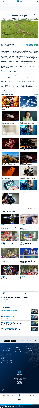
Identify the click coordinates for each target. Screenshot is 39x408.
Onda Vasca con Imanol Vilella (6, 362)
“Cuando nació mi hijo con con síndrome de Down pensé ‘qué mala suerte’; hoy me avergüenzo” (18, 301)
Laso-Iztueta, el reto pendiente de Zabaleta (27, 244)
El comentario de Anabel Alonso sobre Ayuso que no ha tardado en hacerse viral (18, 293)
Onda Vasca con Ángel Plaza (6, 364)
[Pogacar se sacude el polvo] (10, 236)
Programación (18, 351)
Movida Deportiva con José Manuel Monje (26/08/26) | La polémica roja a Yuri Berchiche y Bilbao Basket (15, 324)
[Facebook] (32, 45)
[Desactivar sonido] (35, 406)
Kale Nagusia (3, 352)
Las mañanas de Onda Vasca (6, 348)
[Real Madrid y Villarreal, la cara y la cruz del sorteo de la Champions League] (10, 219)
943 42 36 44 (20, 379)
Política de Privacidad (23, 389)
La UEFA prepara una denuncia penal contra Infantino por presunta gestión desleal (28, 227)
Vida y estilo (5, 292)
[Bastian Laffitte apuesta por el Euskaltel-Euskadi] (29, 270)
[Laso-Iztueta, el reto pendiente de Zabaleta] (29, 236)
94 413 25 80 (20, 376)
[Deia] (4, 395)
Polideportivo (3, 224)
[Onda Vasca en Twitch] (33, 341)
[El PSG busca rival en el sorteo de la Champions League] (10, 270)
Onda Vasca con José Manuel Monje (6, 355)
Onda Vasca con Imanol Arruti (6, 360)
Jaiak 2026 (12, 3)
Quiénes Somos (11, 389)
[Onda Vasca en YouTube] (28, 341)
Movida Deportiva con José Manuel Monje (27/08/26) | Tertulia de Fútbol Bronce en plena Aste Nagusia (14, 318)
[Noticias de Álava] (26, 395)
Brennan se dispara (5, 260)
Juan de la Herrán (29, 348)
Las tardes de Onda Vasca (5, 350)
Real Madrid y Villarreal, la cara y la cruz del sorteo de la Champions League (10, 226)
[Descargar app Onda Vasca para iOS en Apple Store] (13, 340)
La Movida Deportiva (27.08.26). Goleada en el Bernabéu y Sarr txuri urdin (14, 312)
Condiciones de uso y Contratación (18, 390)
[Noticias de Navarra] (33, 395)
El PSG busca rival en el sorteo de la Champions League (9, 278)
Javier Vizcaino (29, 350)
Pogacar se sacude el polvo (7, 243)
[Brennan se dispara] (10, 253)
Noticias (17, 347)
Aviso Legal (17, 389)
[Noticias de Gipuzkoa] (11, 395)
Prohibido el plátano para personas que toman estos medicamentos (16, 297)
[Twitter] (27, 45)
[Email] (37, 45)
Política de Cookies (31, 389)
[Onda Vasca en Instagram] (30, 341)
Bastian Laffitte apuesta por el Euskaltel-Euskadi (27, 278)
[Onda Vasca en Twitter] (23, 341)
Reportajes (17, 349)
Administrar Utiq (27, 390)
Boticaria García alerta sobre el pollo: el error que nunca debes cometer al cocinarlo (18, 290)
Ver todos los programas (5, 366)
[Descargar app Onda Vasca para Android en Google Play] (7, 340)
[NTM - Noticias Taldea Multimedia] (19, 395)
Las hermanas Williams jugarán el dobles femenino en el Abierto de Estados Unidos (27, 261)
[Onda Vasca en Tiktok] (35, 341)
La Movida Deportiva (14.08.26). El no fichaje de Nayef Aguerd (12, 329)
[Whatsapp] (35, 45)
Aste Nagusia (3, 3)
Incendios (8, 3)
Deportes (3, 242)
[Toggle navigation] (1, 1)
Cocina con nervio (29, 352)
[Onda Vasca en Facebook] (25, 341)
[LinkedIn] (30, 45)
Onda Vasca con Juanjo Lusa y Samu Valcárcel (6, 358)
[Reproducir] (32, 312)
